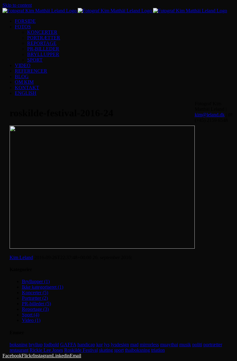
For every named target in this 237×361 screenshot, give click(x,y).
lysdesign (120, 344)
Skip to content (17, 5)
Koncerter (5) (35, 292)
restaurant (19, 350)
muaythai (169, 344)
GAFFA (68, 344)
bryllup (36, 344)
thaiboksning (137, 350)
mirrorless (149, 344)
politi (197, 344)
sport (119, 350)
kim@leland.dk (210, 114)
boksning (18, 344)
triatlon (158, 350)
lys (107, 344)
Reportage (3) (35, 309)
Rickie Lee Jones (46, 350)
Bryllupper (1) (36, 281)
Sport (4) (30, 314)
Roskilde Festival (81, 350)
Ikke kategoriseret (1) (42, 287)
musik (185, 344)
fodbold (51, 344)
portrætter (212, 344)
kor (99, 344)
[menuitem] (125, 21)
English (25, 93)
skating (106, 350)
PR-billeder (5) (36, 303)
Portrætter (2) (35, 298)
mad (134, 344)
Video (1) (31, 320)
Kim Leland (21, 257)
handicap (86, 344)
